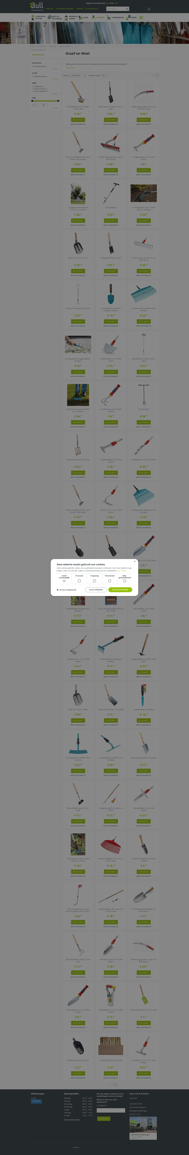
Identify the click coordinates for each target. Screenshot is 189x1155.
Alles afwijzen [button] (95, 590)
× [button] (135, 561)
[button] (66, 590)
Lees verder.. (122, 570)
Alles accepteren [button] (120, 590)
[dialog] (94, 577)
